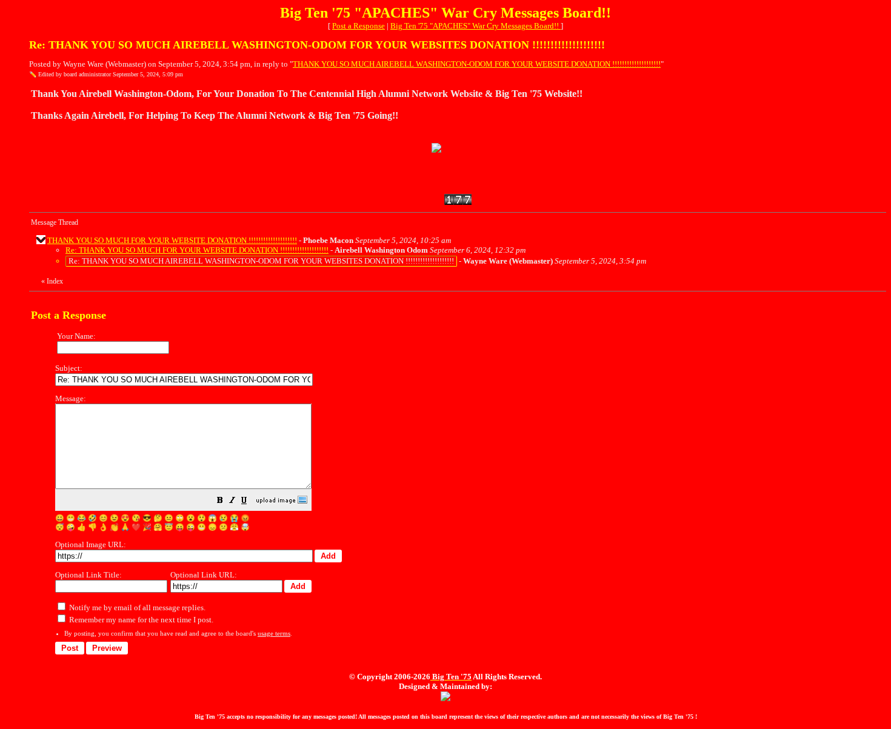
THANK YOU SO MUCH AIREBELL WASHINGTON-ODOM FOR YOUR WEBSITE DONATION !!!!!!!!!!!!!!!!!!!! (477, 63)
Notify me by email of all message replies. (136, 607)
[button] (220, 502)
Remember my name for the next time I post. (140, 619)
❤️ (136, 527)
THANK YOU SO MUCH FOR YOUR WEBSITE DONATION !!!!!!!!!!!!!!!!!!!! (172, 240)
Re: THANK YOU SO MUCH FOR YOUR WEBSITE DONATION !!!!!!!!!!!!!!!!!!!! (197, 250)
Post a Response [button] (358, 25)
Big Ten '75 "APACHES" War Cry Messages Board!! (475, 25)
